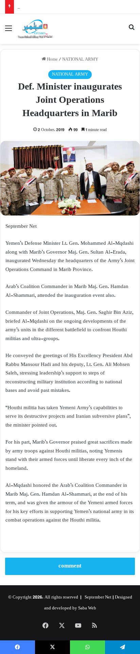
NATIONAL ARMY (80, 59)
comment (70, 566)
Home (52, 59)
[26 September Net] (35, 29)
